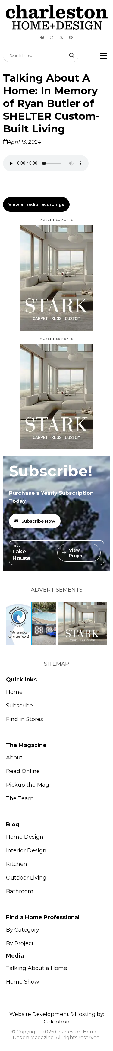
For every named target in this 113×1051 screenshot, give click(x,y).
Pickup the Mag (27, 785)
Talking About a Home (36, 968)
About (14, 757)
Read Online (23, 771)
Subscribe (19, 705)
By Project (20, 943)
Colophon (57, 1022)
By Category (22, 929)
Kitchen (16, 864)
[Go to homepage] (57, 17)
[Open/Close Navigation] (103, 55)
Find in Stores (24, 719)
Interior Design (26, 850)
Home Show (22, 981)
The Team (20, 798)
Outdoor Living (26, 877)
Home (14, 692)
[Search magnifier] (71, 55)
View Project (77, 552)
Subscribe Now (38, 521)
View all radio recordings (36, 204)
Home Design (24, 837)
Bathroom (19, 891)
